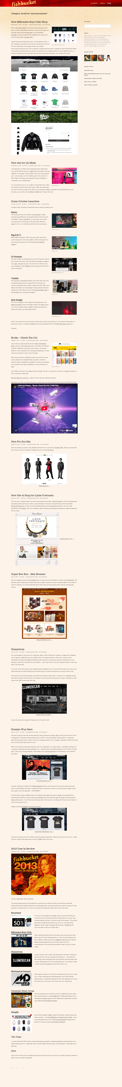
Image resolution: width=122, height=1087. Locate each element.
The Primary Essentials (59, 1019)
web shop (29, 32)
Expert (50, 1015)
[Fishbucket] (24, 3)
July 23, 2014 (14, 576)
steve (25, 24)
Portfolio (94, 3)
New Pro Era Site (21, 441)
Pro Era (38, 302)
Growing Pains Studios (50, 1001)
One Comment (44, 444)
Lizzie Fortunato (57, 501)
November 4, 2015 (16, 165)
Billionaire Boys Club (63, 324)
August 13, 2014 (15, 444)
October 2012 (59, 447)
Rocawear (16, 912)
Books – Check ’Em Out (24, 337)
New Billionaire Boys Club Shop (29, 22)
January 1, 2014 (15, 851)
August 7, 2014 (15, 498)
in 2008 (39, 839)
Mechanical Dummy (21, 971)
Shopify (14, 35)
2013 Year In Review (23, 848)
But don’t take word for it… (20, 378)
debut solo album (16, 304)
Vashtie (15, 278)
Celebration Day (88, 70)
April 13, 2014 (14, 732)
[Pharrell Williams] (107, 58)
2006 (31, 192)
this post (15, 738)
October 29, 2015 (15, 204)
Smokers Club (46, 998)
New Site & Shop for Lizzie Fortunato (32, 495)
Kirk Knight (16, 299)
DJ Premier (16, 256)
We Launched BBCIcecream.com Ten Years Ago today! (97, 74)
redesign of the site (61, 940)
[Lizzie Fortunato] (101, 58)
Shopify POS (28, 37)
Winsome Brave (16, 506)
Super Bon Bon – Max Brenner (28, 574)
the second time (51, 751)
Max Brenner (70, 580)
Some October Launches (25, 201)
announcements (33, 24)
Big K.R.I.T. (16, 235)
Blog (109, 3)
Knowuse (51, 450)
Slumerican (17, 649)
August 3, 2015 (15, 340)
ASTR (62, 996)
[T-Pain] (94, 58)
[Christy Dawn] (87, 58)
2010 (37, 192)
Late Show (27, 219)
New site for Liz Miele (23, 163)
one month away (20, 28)
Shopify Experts (37, 786)
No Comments (46, 24)
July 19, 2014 (14, 652)
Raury (14, 212)
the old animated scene (40, 290)
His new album (36, 214)
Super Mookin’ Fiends (65, 1017)
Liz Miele (31, 324)
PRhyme (28, 266)
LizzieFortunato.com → (67, 539)
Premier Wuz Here (22, 729)
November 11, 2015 (16, 24)
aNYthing (53, 1017)
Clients (102, 3)
